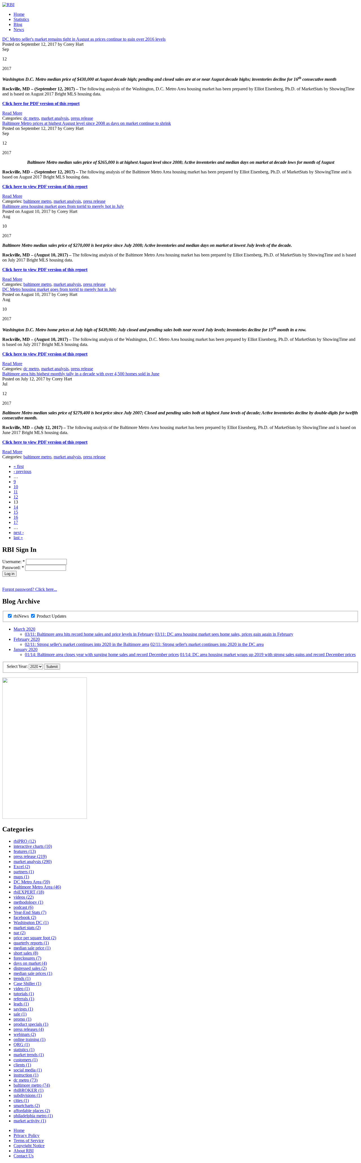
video (22, 988)
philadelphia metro (33, 1115)
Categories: (12, 118)
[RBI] (8, 4)
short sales (26, 953)
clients (22, 1064)
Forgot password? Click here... (29, 589)
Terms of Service (29, 1140)
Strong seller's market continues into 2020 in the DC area (207, 644)
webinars (25, 1034)
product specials (31, 1024)
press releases (29, 1029)
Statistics (21, 19)
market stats (27, 927)
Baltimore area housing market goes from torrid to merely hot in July (63, 206)
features (25, 851)
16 (16, 517)
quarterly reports (31, 942)
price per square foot (35, 937)
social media (28, 1070)
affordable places (32, 1110)
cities (21, 1100)
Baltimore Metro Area (37, 887)
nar (19, 932)
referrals (24, 998)
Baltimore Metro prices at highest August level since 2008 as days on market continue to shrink (86, 123)
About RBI (24, 1150)
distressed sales (30, 968)
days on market (30, 963)
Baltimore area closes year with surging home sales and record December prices (102, 654)
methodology (28, 902)
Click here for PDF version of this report (41, 103)
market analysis (55, 118)
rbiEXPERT (29, 892)
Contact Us (24, 1155)
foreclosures (27, 958)
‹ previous (22, 471)
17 (16, 522)
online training (29, 1039)
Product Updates (51, 616)
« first (19, 466)
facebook (25, 917)
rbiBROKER (28, 1090)
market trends (29, 1054)
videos (24, 897)
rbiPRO (25, 841)
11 (16, 491)
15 (16, 512)
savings (23, 1009)
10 (16, 486)
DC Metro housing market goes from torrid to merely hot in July (59, 289)
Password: (13, 567)
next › (19, 532)
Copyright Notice (29, 1145)
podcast (23, 907)
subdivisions (28, 1095)
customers (26, 1059)
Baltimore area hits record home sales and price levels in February (89, 634)
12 (16, 497)
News (19, 29)
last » (18, 537)
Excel (22, 866)
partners (24, 871)
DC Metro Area (32, 881)
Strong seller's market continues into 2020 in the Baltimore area (87, 644)
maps (21, 876)
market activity (30, 1120)
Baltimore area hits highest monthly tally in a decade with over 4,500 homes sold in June (80, 373)
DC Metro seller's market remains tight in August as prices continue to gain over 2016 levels (84, 39)
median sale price (32, 948)
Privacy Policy (26, 1135)
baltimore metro (37, 201)
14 (16, 507)
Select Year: (18, 666)
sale (20, 1014)
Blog (18, 24)
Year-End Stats (30, 912)
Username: (13, 561)
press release (82, 118)
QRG (22, 1044)
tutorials (24, 993)
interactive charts (33, 846)
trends (22, 978)
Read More (12, 113)
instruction (26, 1075)
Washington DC (31, 922)
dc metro (31, 118)
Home (19, 14)
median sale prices (33, 973)
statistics (24, 1049)
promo (22, 1019)
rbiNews (21, 616)
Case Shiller (27, 983)
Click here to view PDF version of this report (44, 186)
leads (21, 1003)
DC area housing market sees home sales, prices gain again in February (224, 634)
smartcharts (27, 1105)
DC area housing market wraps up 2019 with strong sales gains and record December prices (268, 654)
